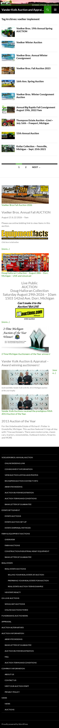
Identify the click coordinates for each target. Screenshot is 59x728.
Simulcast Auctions (15, 604)
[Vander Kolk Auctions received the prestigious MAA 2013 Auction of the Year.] (25, 401)
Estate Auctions (13, 516)
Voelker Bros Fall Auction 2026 (17, 205)
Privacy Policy (12, 692)
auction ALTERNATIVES (13, 627)
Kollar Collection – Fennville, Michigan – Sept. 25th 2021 (31, 148)
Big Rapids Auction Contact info (21, 481)
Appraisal (6, 621)
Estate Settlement (11, 510)
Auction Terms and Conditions (21, 498)
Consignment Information (19, 469)
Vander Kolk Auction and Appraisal (23, 9)
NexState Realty (13, 592)
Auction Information (13, 633)
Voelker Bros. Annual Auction (17, 457)
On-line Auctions (10, 598)
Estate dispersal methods (18, 528)
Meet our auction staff (17, 686)
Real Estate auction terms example (25, 586)
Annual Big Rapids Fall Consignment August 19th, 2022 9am (35, 109)
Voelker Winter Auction (29, 42)
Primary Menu (55, 9)
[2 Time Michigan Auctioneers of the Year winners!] (25, 339)
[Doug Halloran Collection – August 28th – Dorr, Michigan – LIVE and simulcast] (25, 262)
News (4, 698)
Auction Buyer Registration (19, 492)
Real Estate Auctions (15, 569)
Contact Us (10, 680)
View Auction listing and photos (21, 475)
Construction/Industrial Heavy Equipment (27, 551)
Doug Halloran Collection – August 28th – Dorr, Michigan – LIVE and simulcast (25, 274)
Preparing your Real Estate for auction (28, 580)
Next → (36, 167)
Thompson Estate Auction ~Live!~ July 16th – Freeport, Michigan (34, 122)
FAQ (6, 657)
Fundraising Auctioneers (15, 616)
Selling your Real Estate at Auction (26, 574)
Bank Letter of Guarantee (18, 504)
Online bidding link (15, 463)
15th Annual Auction (27, 133)
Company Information (13, 668)
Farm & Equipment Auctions (16, 533)
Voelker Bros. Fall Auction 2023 (33, 68)
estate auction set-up (15, 522)
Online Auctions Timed (16, 610)
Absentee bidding (13, 487)
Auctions (9, 709)
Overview (10, 539)
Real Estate (7, 563)
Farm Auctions (12, 545)
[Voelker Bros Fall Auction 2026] (25, 194)
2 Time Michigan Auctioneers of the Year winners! (26, 354)
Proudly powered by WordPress (15, 724)
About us (9, 674)
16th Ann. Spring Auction (30, 81)
